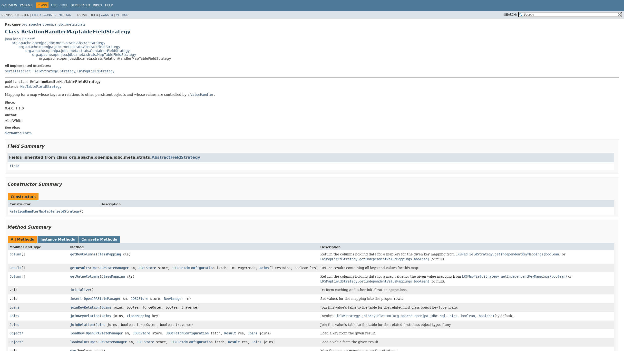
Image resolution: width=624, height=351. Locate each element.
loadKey (77, 333)
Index (97, 5)
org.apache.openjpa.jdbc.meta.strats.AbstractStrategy (58, 43)
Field (36, 15)
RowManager (173, 299)
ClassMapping (109, 254)
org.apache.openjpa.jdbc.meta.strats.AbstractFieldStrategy (69, 47)
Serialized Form (18, 133)
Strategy (67, 71)
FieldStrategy (45, 71)
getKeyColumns (83, 254)
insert (76, 299)
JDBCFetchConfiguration (193, 268)
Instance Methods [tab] (57, 239)
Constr (50, 15)
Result (15, 268)
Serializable (16, 71)
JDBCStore (147, 268)
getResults (80, 268)
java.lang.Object (19, 39)
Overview (9, 5)
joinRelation (82, 325)
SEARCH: (510, 14)
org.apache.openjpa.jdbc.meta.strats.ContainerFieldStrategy (77, 51)
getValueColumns (84, 276)
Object (15, 333)
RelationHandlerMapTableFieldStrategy (45, 211)
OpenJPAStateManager (110, 268)
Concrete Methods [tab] (99, 239)
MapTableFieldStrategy (40, 86)
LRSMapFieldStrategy (95, 71)
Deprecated (80, 5)
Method (64, 15)
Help (109, 5)
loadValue (79, 342)
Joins (264, 268)
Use (54, 5)
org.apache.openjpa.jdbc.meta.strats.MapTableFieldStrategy (84, 55)
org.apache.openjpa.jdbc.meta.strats (53, 24)
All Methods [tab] (22, 239)
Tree (64, 5)
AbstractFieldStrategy (176, 157)
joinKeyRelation (84, 307)
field (14, 166)
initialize (80, 290)
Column (15, 254)
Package (26, 5)
